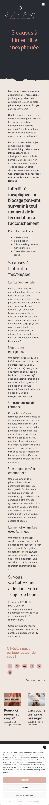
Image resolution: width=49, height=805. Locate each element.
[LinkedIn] (25, 666)
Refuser (24, 787)
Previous (30, 680)
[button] (45, 747)
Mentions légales (32, 801)
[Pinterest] (39, 666)
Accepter (25, 780)
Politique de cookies (16, 801)
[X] (17, 666)
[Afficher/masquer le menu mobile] (43, 4)
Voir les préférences (24, 795)
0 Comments (15, 725)
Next (40, 680)
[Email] (10, 672)
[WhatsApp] (32, 666)
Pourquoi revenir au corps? (11, 714)
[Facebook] (10, 666)
